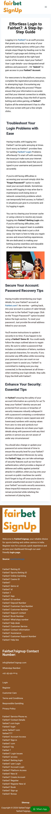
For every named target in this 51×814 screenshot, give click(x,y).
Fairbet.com (11, 305)
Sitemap (25, 802)
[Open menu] (45, 7)
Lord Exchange (17, 559)
